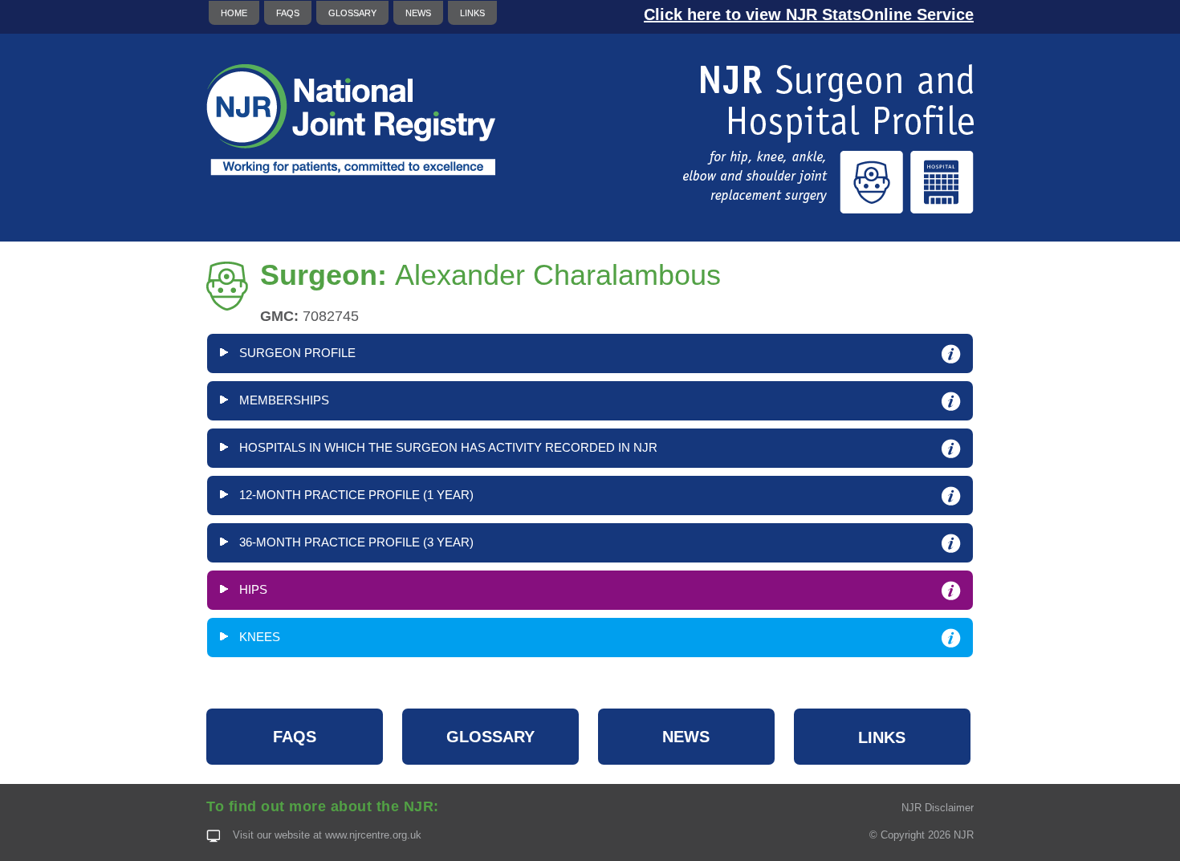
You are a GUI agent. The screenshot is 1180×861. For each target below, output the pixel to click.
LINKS (472, 13)
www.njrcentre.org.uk (373, 835)
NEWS (418, 13)
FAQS (287, 13)
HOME (234, 13)
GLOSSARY (352, 13)
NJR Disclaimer (937, 808)
